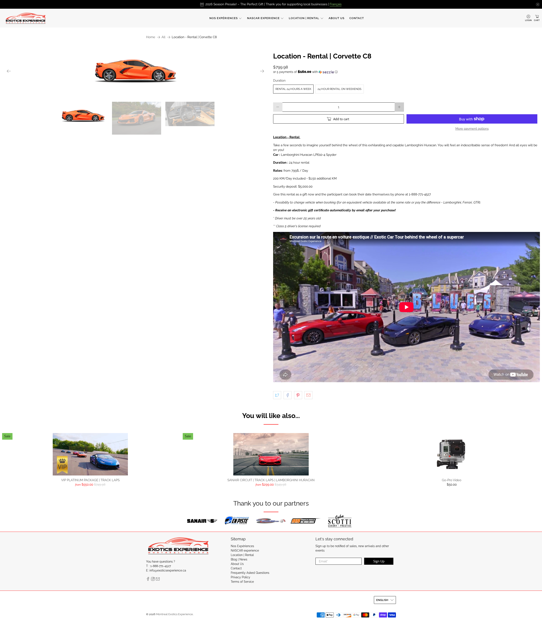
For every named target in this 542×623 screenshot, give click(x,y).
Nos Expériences (223, 18)
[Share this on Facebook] (287, 395)
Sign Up (378, 561)
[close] (538, 4)
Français (336, 4)
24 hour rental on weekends (339, 89)
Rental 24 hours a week (293, 89)
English (382, 600)
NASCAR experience (263, 18)
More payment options (472, 129)
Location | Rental (304, 18)
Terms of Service (242, 581)
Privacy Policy (240, 577)
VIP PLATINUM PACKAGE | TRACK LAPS (90, 480)
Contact (356, 18)
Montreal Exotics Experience (174, 614)
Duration (279, 80)
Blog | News (239, 559)
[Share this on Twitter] (277, 395)
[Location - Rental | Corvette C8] (135, 71)
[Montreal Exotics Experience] (25, 18)
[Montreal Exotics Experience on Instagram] (153, 579)
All (163, 37)
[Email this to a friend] (308, 395)
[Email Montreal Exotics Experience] (158, 579)
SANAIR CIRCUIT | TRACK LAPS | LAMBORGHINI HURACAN (271, 480)
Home (150, 37)
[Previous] (9, 71)
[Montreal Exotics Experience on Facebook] (148, 579)
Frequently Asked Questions (250, 572)
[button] (406, 72)
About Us (336, 18)
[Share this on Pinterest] (298, 395)
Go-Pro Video (451, 480)
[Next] (262, 71)
